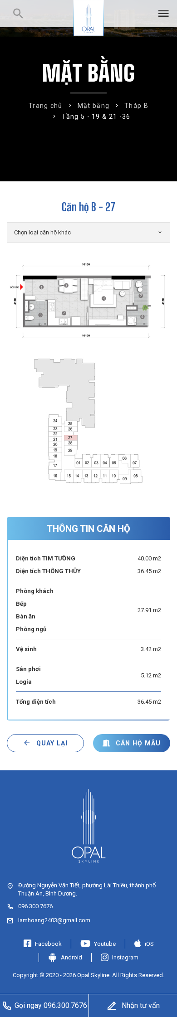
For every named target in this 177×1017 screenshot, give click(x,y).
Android (71, 957)
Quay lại (52, 743)
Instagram (125, 957)
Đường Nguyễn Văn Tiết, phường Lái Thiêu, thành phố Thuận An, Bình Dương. (87, 889)
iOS (149, 943)
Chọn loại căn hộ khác (42, 232)
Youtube (105, 943)
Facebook (48, 943)
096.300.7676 (35, 906)
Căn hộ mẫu (138, 743)
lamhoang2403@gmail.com (54, 920)
